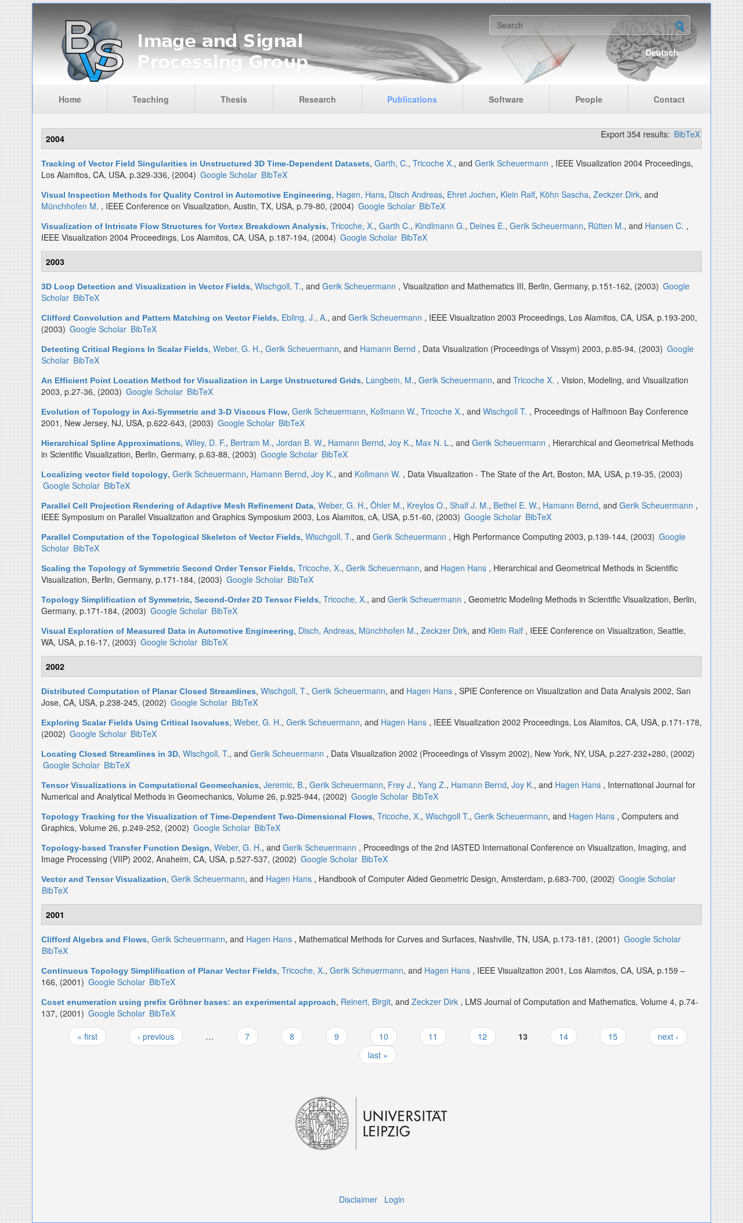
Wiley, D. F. (205, 442)
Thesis (234, 99)
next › (668, 1036)
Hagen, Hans (360, 194)
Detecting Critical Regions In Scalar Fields (124, 349)
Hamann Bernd (388, 348)
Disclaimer (358, 1199)
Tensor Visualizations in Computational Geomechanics (150, 785)
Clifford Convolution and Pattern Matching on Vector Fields (159, 317)
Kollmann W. (393, 411)
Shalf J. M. (469, 505)
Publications (412, 99)
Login (394, 1199)
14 (563, 1036)
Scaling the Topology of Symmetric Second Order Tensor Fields (167, 568)
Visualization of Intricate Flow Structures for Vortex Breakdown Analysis (183, 226)
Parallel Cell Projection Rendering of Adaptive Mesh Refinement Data (177, 505)
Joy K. (399, 442)
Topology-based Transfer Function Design (125, 847)
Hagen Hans (463, 568)
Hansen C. (664, 225)
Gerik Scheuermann (512, 163)
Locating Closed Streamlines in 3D (109, 754)
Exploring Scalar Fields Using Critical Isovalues (135, 722)
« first (87, 1036)
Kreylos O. (426, 505)
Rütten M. (606, 225)
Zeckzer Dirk (616, 194)
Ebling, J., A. (304, 317)
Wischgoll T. (505, 411)
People (589, 99)
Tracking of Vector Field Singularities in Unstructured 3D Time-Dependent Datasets (205, 163)
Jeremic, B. (284, 784)
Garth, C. (391, 163)
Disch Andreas (415, 194)
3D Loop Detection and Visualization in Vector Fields (145, 286)
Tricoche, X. (352, 225)
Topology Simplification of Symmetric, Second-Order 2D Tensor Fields (180, 599)
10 (383, 1036)
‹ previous (156, 1036)
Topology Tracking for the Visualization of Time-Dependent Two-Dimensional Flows (207, 816)
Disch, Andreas (326, 630)
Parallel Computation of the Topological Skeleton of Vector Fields (171, 537)
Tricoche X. (433, 163)
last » (378, 1055)
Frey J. (400, 784)
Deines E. (487, 225)
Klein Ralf (517, 194)
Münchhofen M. (70, 206)
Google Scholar (228, 174)
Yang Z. (432, 784)
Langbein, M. (390, 380)
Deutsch (662, 52)
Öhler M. (386, 505)
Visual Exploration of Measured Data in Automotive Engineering (167, 631)
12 (482, 1036)
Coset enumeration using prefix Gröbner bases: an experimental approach (188, 1002)
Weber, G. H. (237, 348)
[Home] (262, 50)
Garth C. (394, 225)
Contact (669, 99)
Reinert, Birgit (366, 1001)
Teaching (150, 99)
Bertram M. (251, 442)
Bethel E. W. (515, 505)
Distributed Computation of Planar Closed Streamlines (148, 691)
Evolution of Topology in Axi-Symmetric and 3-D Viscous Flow (164, 411)
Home (70, 99)
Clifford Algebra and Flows (94, 939)
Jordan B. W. (299, 442)
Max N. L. (433, 442)
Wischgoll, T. (278, 286)
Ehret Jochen (471, 194)
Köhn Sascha (564, 194)
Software (506, 99)
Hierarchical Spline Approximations (111, 443)
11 (433, 1036)
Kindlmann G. (440, 225)
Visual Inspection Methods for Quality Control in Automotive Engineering (186, 194)
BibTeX (687, 134)
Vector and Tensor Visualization (104, 879)
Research (317, 99)
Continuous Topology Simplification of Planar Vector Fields (159, 970)
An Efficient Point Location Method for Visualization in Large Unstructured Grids (201, 380)
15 (613, 1036)
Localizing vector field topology (104, 474)
